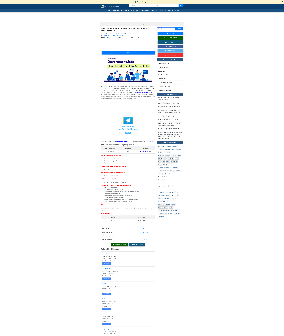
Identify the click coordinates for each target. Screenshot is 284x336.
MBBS (159, 201)
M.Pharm (168, 195)
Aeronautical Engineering (171, 146)
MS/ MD (171, 207)
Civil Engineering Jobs (165, 82)
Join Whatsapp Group (120, 244)
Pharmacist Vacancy (164, 90)
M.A (177, 192)
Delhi (123, 37)
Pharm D (177, 210)
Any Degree (178, 149)
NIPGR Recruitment (110, 24)
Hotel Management (162, 189)
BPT (159, 164)
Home (108, 10)
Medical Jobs (162, 71)
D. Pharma (177, 170)
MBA (176, 198)
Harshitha (103, 33)
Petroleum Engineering (163, 210)
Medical (173, 204)
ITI (170, 192)
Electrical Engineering (163, 179)
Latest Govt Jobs (117, 10)
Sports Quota (177, 213)
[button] (282, 2)
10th (159, 146)
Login (177, 10)
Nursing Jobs (162, 78)
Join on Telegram (142, 2)
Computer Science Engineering (165, 170)
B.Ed (179, 155)
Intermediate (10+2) (163, 192)
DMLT (165, 173)
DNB (169, 173)
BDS (164, 161)
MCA (164, 201)
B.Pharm (160, 158)
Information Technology (174, 189)
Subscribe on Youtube (171, 55)
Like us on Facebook (170, 46)
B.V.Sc (177, 158)
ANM (172, 149)
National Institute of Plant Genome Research (114, 35)
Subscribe (171, 33)
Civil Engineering (174, 167)
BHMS (167, 161)
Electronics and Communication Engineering (168, 183)
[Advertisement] (142, 17)
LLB (173, 192)
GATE (167, 186)
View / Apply (106, 263)
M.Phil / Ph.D (175, 195)
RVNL (103, 299)
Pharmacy (160, 213)
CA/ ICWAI (168, 164)
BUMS (163, 164)
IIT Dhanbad (105, 329)
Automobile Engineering (164, 155)
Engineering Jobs (163, 67)
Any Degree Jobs (163, 75)
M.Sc (159, 198)
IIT (103, 314)
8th (163, 146)
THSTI (104, 283)
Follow (128, 52)
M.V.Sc (172, 198)
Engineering (161, 186)
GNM (171, 186)
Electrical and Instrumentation (165, 176)
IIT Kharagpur (106, 268)
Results (127, 10)
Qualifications (135, 10)
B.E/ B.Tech (174, 155)
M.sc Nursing (165, 198)
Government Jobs (163, 63)
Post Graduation (168, 213)
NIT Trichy (105, 253)
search (179, 28)
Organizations (145, 10)
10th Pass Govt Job (164, 86)
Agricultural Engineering (164, 149)
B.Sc (165, 158)
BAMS (159, 161)
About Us (154, 10)
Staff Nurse (161, 216)
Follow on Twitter (171, 50)
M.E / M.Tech (161, 195)
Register (170, 10)
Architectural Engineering (164, 152)
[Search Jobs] (181, 5)
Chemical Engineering (163, 167)
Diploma (160, 173)
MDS (168, 201)
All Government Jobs (110, 6)
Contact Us (163, 10)
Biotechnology (174, 161)
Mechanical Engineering (164, 204)
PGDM (172, 210)
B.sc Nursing (171, 158)
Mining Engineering (162, 207)
